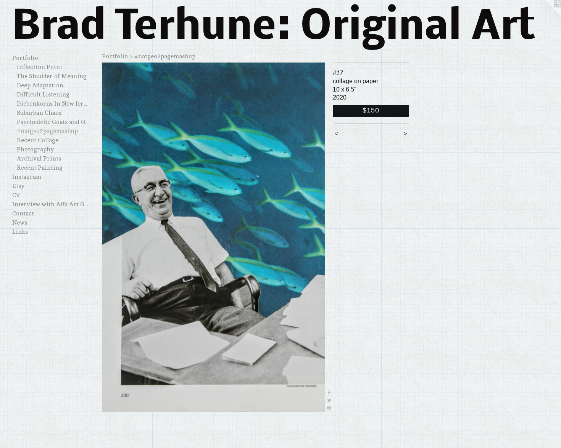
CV (16, 195)
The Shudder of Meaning (52, 76)
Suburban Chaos (39, 112)
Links (20, 231)
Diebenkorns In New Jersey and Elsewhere (53, 103)
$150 (371, 110)
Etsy (18, 186)
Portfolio (25, 58)
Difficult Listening (43, 94)
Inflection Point (39, 67)
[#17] (213, 237)
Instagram (26, 176)
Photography (35, 149)
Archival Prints (39, 158)
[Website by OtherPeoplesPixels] (545, 15)
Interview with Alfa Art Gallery (50, 204)
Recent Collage (37, 140)
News (19, 222)
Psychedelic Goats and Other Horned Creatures (53, 122)
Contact (23, 213)
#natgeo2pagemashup (47, 131)
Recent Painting (40, 167)
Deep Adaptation (40, 85)
